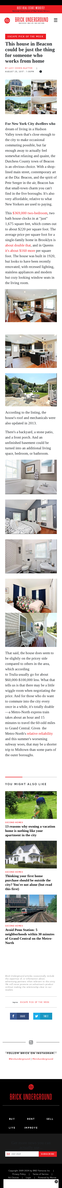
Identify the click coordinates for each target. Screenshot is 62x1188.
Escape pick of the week (25, 36)
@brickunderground (19, 1059)
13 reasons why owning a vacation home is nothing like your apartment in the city (30, 830)
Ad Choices (13, 1177)
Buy (12, 1118)
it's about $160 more (20, 251)
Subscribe (48, 1154)
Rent (31, 1118)
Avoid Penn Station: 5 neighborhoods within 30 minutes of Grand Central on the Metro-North (29, 936)
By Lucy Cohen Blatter (18, 68)
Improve (31, 1127)
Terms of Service (40, 1174)
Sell (50, 1118)
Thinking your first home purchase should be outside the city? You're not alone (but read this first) (28, 882)
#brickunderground (42, 1059)
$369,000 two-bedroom (30, 213)
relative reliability (40, 733)
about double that (18, 245)
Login (28, 1177)
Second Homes (14, 822)
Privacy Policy (19, 1174)
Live (12, 1127)
